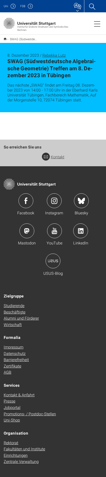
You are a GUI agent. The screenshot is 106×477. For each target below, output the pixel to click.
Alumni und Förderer (21, 318)
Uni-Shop (12, 419)
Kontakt (57, 156)
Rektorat (11, 442)
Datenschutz (15, 353)
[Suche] (92, 6)
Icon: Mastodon (26, 230)
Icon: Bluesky (81, 200)
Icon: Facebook (25, 200)
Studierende (14, 305)
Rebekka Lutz (54, 55)
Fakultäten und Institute (24, 448)
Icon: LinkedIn (80, 230)
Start (5, 39)
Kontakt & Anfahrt (19, 394)
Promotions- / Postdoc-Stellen (30, 413)
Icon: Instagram (54, 200)
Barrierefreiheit (16, 359)
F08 (22, 6)
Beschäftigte (14, 311)
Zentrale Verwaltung (21, 461)
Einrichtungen (16, 455)
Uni (6, 6)
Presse (9, 401)
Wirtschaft (13, 324)
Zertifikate (12, 365)
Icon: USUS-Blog (53, 261)
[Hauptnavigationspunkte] (97, 23)
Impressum (13, 346)
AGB (7, 372)
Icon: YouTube (54, 230)
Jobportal (12, 407)
